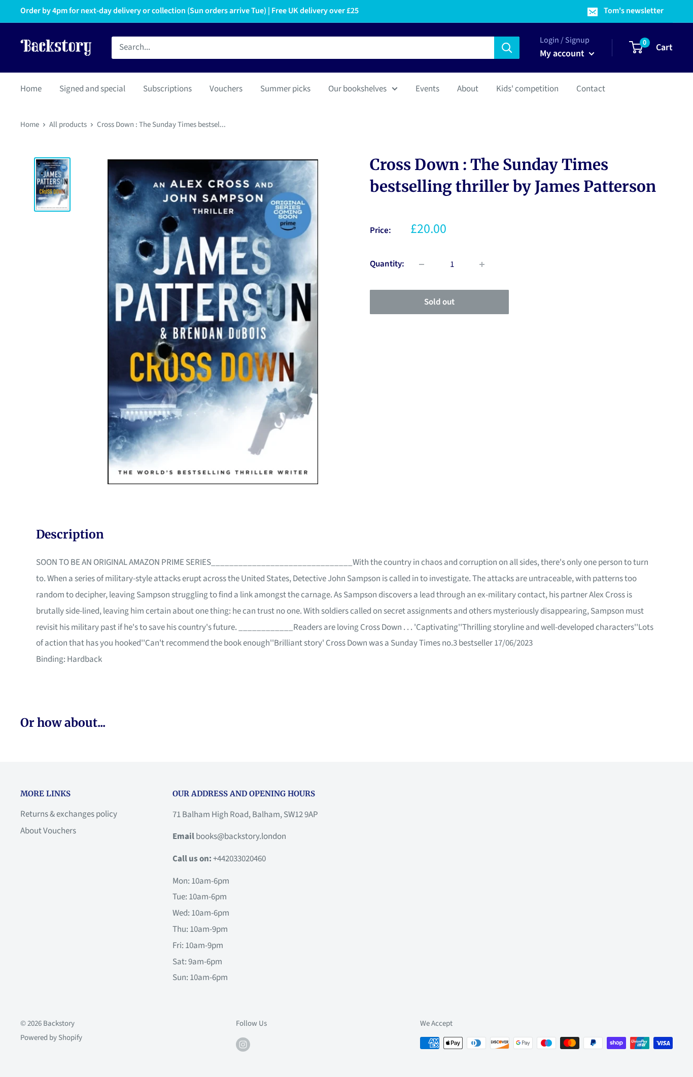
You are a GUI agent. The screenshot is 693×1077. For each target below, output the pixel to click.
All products (68, 124)
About (467, 88)
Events (427, 88)
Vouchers (226, 88)
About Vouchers (48, 831)
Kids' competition (527, 88)
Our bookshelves (357, 88)
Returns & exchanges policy (68, 814)
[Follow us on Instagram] (243, 1044)
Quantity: (387, 264)
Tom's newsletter (634, 10)
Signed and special (92, 88)
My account (563, 53)
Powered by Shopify (51, 1037)
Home (31, 88)
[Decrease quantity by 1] (421, 264)
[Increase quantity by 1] (482, 264)
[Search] (506, 48)
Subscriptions (167, 88)
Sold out (439, 302)
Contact (590, 88)
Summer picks (285, 88)
